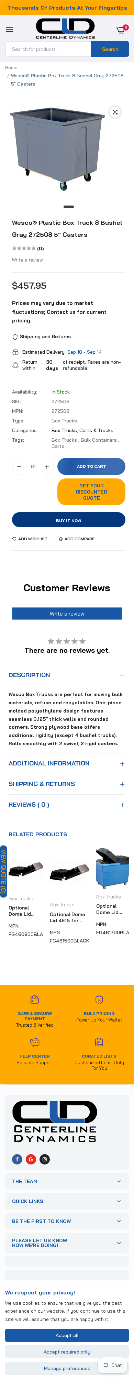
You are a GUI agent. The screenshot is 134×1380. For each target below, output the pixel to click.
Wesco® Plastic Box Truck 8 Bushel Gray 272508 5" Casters (67, 229)
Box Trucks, (65, 430)
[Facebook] (17, 1159)
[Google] (31, 1159)
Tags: (18, 440)
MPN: (17, 411)
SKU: (17, 401)
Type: (18, 421)
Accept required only (67, 1352)
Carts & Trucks (96, 430)
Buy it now (68, 520)
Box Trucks (21, 898)
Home (11, 67)
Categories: (25, 430)
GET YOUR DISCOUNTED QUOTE (91, 492)
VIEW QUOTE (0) (3, 872)
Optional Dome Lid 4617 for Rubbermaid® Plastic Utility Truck (112, 909)
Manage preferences (67, 1368)
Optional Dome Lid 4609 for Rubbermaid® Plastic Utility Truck (25, 911)
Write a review (27, 260)
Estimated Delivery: (44, 352)
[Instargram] (45, 1159)
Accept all (67, 1335)
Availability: (24, 392)
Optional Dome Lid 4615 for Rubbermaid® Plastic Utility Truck (67, 917)
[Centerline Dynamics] (65, 29)
